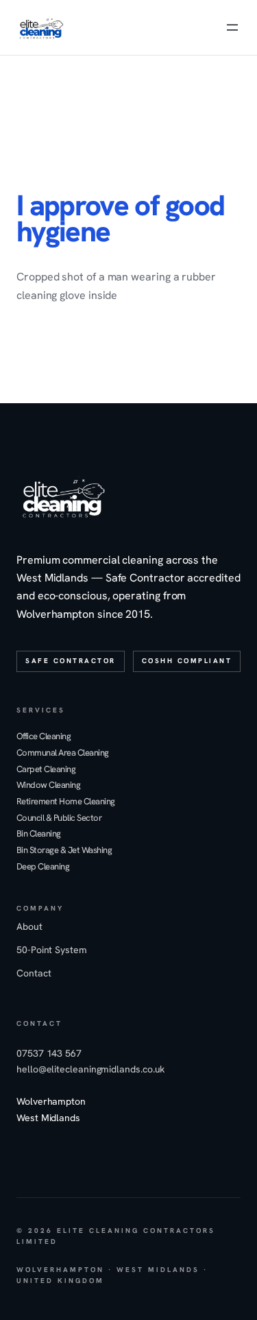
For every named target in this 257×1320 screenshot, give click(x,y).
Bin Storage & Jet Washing (64, 850)
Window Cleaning (48, 785)
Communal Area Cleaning (62, 753)
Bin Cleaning (38, 834)
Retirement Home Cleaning (65, 801)
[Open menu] (232, 27)
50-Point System (51, 950)
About (29, 926)
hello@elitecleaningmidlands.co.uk (90, 1069)
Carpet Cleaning (45, 769)
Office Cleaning (43, 736)
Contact (33, 973)
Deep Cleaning (42, 867)
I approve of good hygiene (120, 219)
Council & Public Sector (58, 818)
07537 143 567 (49, 1053)
